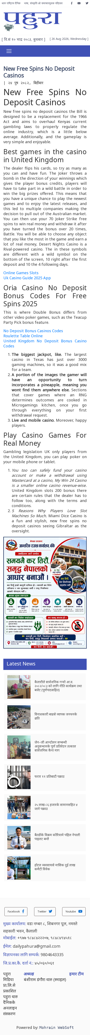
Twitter (42, 911)
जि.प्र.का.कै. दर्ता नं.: (18, 963)
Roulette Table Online (23, 335)
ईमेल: (7, 946)
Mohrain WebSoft (56, 1027)
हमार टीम (76, 974)
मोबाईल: (9, 938)
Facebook (14, 911)
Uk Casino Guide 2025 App (27, 277)
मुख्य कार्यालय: (14, 923)
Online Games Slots (21, 272)
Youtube (71, 911)
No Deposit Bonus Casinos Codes (33, 330)
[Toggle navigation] (9, 51)
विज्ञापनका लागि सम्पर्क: (21, 954)
